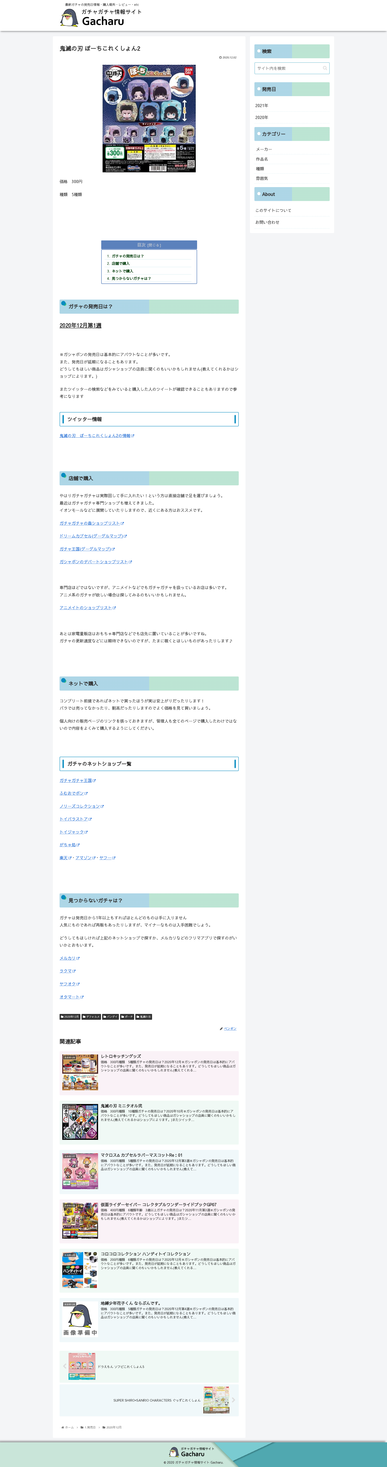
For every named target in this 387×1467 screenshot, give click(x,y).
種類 (260, 168)
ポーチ (128, 1016)
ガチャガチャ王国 (76, 780)
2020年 (261, 117)
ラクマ (66, 971)
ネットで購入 (122, 270)
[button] (325, 68)
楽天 (64, 857)
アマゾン (83, 857)
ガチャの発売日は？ (128, 255)
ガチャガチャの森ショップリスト (90, 523)
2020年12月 (71, 1016)
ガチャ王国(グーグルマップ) (85, 549)
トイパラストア (74, 819)
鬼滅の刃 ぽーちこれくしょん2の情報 (95, 435)
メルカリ (68, 958)
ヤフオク (68, 984)
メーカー (264, 149)
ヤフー (105, 857)
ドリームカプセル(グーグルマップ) (91, 536)
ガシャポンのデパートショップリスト (94, 561)
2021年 (261, 105)
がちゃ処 (68, 844)
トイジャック (72, 832)
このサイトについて (273, 210)
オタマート (70, 997)
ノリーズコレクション (80, 806)
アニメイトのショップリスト (86, 607)
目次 (141, 245)
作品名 (262, 159)
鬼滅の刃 (145, 1016)
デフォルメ (92, 1016)
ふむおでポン (72, 793)
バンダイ (112, 1016)
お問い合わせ (267, 222)
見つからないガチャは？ (131, 278)
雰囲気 (262, 178)
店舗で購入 (121, 263)
